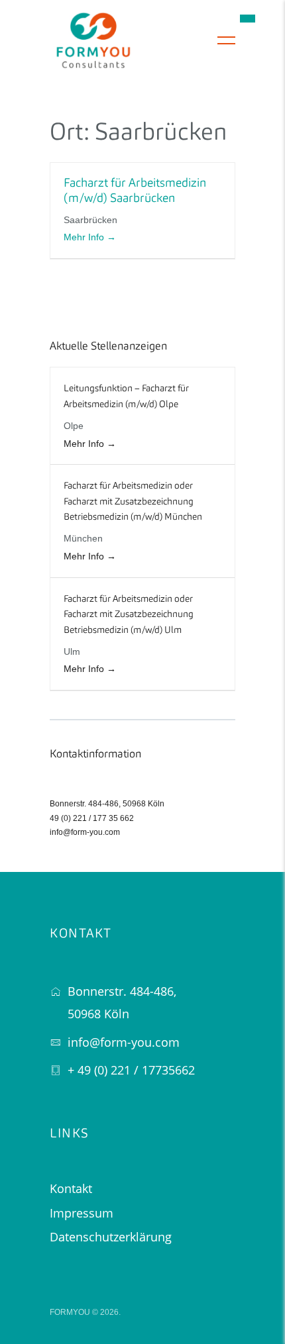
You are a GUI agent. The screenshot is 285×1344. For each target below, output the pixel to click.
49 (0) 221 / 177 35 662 (92, 818)
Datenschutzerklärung (111, 1237)
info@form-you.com (85, 832)
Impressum (81, 1213)
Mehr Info (85, 237)
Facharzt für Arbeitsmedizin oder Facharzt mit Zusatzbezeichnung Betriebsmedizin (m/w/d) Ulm (129, 615)
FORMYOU (70, 1312)
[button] (247, 18)
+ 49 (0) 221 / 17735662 (131, 1070)
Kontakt (71, 1188)
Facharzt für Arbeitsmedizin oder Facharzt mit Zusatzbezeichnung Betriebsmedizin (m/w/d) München (133, 501)
